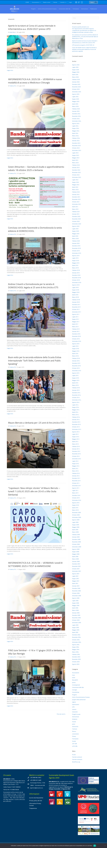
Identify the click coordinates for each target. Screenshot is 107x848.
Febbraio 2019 (76, 270)
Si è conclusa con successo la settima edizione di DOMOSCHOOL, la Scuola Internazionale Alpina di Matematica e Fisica (85, 36)
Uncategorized (76, 685)
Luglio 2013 (75, 434)
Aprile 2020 (75, 236)
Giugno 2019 (75, 260)
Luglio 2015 (75, 375)
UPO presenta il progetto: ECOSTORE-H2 (83, 45)
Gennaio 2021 (76, 214)
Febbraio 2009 (76, 534)
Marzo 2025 (75, 106)
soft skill (74, 744)
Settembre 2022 (76, 177)
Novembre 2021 (76, 199)
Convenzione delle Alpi (78, 687)
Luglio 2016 (75, 346)
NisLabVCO (75, 680)
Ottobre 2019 (76, 251)
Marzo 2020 (75, 238)
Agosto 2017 (75, 314)
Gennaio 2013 (76, 449)
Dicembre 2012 (76, 451)
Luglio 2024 (75, 126)
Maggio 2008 (75, 554)
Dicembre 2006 (76, 588)
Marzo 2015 (75, 385)
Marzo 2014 (75, 415)
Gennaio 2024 (76, 141)
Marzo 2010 (75, 510)
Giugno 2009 (75, 525)
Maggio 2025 (75, 101)
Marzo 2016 (75, 356)
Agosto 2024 (75, 123)
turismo (74, 709)
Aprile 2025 (75, 104)
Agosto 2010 (75, 503)
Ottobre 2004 (76, 640)
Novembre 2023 (76, 145)
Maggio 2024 (75, 131)
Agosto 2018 (75, 285)
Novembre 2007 (76, 566)
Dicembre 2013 (76, 422)
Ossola (74, 722)
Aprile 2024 (75, 133)
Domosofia (75, 726)
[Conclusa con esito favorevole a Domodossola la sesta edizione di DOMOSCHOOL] (36, 250)
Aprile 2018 (75, 295)
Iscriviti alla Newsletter (36, 798)
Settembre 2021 (76, 204)
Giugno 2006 (75, 603)
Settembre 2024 (76, 121)
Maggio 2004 (75, 649)
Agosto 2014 (75, 402)
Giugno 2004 (75, 647)
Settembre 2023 (76, 150)
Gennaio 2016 (76, 361)
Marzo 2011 (75, 493)
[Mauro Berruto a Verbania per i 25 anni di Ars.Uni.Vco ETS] (36, 448)
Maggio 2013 (75, 439)
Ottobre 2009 (76, 515)
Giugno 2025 (75, 99)
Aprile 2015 (75, 383)
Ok (94, 845)
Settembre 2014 (76, 400)
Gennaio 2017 (76, 331)
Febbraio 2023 (76, 165)
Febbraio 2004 (76, 654)
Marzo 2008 (75, 559)
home (73, 677)
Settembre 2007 (76, 571)
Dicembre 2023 (76, 143)
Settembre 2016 (76, 341)
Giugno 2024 (75, 128)
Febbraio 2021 (76, 212)
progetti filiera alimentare (79, 700)
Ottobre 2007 (76, 569)
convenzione (75, 734)
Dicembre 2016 (76, 334)
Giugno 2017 (75, 319)
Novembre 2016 (76, 336)
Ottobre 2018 (76, 280)
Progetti (74, 695)
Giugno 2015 (75, 378)
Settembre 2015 (76, 371)
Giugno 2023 (75, 155)
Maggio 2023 (75, 158)
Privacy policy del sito (35, 801)
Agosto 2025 (75, 94)
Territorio (74, 729)
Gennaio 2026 (76, 82)
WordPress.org (76, 762)
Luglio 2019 (75, 258)
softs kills (74, 746)
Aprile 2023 (75, 160)
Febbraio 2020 (76, 241)
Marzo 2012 (75, 471)
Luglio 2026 (75, 67)
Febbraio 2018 (76, 300)
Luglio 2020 (75, 229)
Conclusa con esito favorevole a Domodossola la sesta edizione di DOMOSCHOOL (35, 229)
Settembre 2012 (76, 459)
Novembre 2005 (76, 618)
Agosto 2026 (75, 65)
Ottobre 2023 (76, 148)
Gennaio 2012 (76, 476)
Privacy (74, 736)
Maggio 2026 (75, 72)
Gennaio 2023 (76, 167)
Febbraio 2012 (76, 473)
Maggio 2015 (75, 380)
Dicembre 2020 (76, 216)
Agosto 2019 (75, 256)
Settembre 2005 (76, 622)
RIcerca (74, 731)
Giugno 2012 (75, 463)
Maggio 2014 (75, 410)
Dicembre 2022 (76, 170)
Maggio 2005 (75, 630)
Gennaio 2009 (76, 537)
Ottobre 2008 (76, 544)
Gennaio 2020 (76, 243)
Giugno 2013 (75, 437)
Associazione (75, 673)
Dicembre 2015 (76, 363)
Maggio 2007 (75, 581)
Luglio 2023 (75, 153)
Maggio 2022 (75, 185)
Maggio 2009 (75, 527)
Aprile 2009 (75, 530)
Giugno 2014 (75, 407)
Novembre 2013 (76, 424)
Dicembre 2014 (76, 393)
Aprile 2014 (75, 412)
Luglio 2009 (75, 522)
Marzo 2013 (75, 444)
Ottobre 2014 (76, 397)
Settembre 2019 (76, 253)
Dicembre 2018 (76, 275)
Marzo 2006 (75, 610)
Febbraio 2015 (76, 388)
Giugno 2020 (75, 231)
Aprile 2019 (75, 265)
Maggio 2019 (75, 263)
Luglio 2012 (75, 461)
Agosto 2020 (75, 226)
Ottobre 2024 (76, 119)
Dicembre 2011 (76, 478)
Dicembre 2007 (76, 564)
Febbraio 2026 (76, 79)
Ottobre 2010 (76, 498)
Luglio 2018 (75, 287)
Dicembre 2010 (76, 495)
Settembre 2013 (76, 429)
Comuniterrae (75, 692)
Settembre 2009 (76, 517)
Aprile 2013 (75, 441)
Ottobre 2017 (76, 309)
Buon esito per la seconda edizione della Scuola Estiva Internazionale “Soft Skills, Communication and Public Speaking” (34, 360)
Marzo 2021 (75, 209)
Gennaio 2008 (76, 561)
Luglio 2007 (75, 576)
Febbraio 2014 (76, 417)
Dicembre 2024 (76, 114)
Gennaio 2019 (76, 273)
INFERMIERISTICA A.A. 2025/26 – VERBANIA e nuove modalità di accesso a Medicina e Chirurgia (35, 80)
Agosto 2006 (75, 598)
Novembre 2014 (76, 395)
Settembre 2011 (76, 486)
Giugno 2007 (75, 578)
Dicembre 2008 (76, 539)
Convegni (74, 690)
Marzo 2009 (75, 532)
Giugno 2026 (75, 70)
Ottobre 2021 (76, 202)
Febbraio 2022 (76, 192)
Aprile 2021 (75, 207)
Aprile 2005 (75, 632)
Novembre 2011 (76, 481)
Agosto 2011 (75, 488)
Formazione (75, 739)
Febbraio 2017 (76, 329)
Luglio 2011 (75, 490)
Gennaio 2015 (76, 390)
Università (74, 712)
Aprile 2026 (75, 74)
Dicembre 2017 (76, 304)
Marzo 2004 (75, 652)
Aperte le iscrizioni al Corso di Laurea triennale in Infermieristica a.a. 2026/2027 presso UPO (32, 27)
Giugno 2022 (75, 182)
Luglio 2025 (75, 97)
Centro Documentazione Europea (81, 697)
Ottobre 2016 (76, 339)
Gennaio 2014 (76, 419)
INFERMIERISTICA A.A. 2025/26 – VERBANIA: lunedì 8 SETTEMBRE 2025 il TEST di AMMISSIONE (35, 564)
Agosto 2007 (75, 574)
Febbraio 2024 (76, 138)
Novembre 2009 (76, 512)
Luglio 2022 (75, 180)
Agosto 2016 (75, 344)
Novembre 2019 (76, 248)
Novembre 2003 (76, 659)
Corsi (73, 675)
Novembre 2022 (76, 172)
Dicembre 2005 (76, 615)
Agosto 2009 (75, 520)
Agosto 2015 (75, 373)
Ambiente (74, 719)
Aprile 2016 (75, 353)
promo (74, 682)
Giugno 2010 (75, 505)
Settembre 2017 (76, 312)
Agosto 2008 (75, 549)
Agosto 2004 (75, 645)
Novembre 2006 (76, 591)
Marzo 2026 (75, 77)
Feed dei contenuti (77, 757)
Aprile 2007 (75, 583)
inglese (74, 702)
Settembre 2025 (76, 92)
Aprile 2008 (75, 556)
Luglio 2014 (75, 405)
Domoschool (75, 717)
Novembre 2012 (76, 454)
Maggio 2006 (75, 605)
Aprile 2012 (75, 468)
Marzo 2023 (75, 163)
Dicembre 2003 (76, 657)
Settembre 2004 (76, 642)
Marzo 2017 (75, 327)
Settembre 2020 (76, 224)
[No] (105, 845)
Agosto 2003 (75, 664)
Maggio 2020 (75, 234)
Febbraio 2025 (76, 109)
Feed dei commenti (77, 759)
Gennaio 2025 (76, 111)
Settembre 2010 (76, 500)
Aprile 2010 (75, 508)
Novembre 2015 (76, 366)
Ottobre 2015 (76, 368)
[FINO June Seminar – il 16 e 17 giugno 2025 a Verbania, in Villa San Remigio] (36, 677)
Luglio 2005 (75, 625)
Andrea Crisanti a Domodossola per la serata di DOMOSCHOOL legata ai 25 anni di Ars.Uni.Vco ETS (33, 285)
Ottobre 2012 (76, 456)
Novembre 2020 (76, 219)
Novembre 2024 (76, 116)
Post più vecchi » (61, 714)
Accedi (74, 755)
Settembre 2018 (76, 282)
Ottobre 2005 (76, 620)
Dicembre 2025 (76, 84)
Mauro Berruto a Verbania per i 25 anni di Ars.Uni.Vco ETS (36, 422)
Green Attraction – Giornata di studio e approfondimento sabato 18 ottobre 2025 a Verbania (36, 168)
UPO (73, 707)
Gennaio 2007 (76, 586)
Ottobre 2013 (76, 427)
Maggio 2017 (75, 322)
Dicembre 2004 (76, 635)
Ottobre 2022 (76, 175)
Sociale (74, 741)
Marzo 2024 (75, 136)
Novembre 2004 (76, 637)
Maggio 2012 (75, 466)
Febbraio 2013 (76, 446)
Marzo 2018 (75, 297)
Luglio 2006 (75, 601)
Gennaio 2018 (76, 302)
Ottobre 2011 (76, 483)
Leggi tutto (10, 70)
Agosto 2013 (75, 432)
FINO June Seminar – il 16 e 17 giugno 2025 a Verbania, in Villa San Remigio (36, 652)
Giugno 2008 (75, 552)
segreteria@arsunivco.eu (36, 788)
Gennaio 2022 (76, 194)
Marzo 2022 (75, 189)
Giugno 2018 (75, 290)
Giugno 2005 (75, 627)
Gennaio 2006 (76, 613)
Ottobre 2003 (76, 662)
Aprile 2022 (75, 187)
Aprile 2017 (75, 324)
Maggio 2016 (75, 351)
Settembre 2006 (76, 596)
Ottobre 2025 (76, 89)
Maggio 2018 (75, 292)
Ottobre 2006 (76, 593)
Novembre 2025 (76, 87)
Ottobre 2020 (76, 221)
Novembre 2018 (76, 278)
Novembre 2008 (76, 542)
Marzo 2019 (75, 268)
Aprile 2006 (75, 608)
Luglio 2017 (75, 317)
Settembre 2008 (76, 547)
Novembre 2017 (76, 307)
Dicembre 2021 (76, 197)
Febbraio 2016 (76, 358)
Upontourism (75, 704)
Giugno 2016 (75, 348)
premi (73, 724)
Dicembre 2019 (76, 246)
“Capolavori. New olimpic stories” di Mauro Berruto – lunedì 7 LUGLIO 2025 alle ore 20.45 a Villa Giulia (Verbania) (34, 491)
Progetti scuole (76, 714)
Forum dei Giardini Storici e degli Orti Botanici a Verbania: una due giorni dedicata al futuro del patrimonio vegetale (84, 49)
